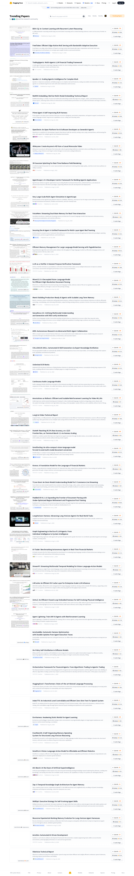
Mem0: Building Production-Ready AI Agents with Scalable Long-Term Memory (63, 297)
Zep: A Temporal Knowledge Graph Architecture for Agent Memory (58, 784)
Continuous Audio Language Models (47, 381)
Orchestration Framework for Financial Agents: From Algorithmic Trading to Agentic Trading (69, 667)
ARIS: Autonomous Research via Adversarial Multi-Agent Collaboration (60, 331)
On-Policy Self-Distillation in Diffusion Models (50, 650)
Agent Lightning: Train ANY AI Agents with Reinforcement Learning (59, 616)
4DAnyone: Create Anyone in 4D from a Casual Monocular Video (57, 146)
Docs (98, 3)
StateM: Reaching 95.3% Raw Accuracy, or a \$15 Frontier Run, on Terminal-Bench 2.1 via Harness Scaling (55, 431)
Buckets (89, 3)
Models (60, 3)
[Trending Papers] (105, 16)
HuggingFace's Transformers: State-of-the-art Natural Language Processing (63, 684)
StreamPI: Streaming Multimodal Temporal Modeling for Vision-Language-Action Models (67, 566)
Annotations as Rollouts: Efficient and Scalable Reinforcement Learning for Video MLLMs (67, 398)
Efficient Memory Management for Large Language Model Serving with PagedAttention (67, 247)
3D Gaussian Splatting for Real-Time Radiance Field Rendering (57, 163)
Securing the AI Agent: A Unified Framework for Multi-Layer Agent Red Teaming (64, 230)
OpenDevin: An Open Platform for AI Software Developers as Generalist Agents (63, 129)
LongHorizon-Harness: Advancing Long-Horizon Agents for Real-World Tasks (63, 516)
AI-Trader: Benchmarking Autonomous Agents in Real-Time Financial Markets (63, 549)
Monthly (100, 16)
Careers (60, 873)
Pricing (104, 3)
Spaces (78, 3)
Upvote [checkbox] (117, 28)
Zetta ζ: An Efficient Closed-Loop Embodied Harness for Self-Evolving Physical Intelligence (68, 600)
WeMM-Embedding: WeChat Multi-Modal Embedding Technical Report (60, 96)
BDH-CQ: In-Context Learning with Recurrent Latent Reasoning (57, 29)
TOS (29, 873)
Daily (89, 16)
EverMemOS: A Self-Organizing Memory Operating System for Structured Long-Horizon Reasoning (52, 734)
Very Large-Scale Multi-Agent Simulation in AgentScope (54, 197)
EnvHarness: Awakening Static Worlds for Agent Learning (55, 717)
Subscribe (83, 7)
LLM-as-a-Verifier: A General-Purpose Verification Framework (57, 264)
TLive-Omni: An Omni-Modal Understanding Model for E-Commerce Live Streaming (65, 482)
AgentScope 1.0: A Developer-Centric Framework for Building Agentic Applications (65, 180)
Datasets (70, 3)
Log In (114, 3)
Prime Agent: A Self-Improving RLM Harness (50, 112)
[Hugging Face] (70, 872)
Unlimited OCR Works (41, 364)
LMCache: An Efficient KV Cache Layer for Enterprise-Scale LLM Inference (61, 583)
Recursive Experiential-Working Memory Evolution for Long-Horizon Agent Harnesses (66, 818)
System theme (16, 873)
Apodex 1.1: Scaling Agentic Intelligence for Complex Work (55, 79)
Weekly (95, 16)
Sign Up (121, 3)
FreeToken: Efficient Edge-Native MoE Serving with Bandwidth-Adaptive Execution (65, 45)
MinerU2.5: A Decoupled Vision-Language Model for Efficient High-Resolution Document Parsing (51, 280)
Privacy (39, 873)
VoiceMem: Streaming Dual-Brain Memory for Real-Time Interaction (59, 213)
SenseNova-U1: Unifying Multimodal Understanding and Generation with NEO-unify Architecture (53, 314)
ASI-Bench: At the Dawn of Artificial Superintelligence (54, 768)
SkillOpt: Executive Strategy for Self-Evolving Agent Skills (55, 801)
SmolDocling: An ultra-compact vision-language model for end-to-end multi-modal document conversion (54, 448)
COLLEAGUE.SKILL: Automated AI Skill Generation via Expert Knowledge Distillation (65, 348)
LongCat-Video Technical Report (45, 415)
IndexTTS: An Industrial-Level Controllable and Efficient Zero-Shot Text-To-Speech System (68, 700)
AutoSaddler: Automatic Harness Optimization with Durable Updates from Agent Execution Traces (53, 633)
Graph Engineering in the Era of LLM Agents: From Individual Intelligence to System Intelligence (52, 532)
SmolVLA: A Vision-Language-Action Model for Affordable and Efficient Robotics (64, 751)
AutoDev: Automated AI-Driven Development (50, 835)
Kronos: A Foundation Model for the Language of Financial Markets (59, 465)
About (49, 873)
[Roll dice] (83, 16)
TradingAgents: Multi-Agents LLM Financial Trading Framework (57, 62)
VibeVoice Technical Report (43, 852)
